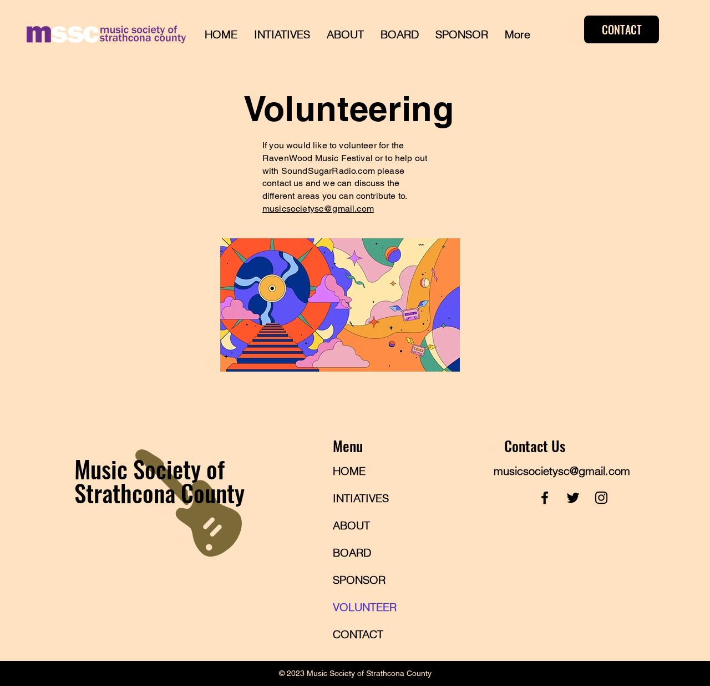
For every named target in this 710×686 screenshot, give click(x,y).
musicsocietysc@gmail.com (318, 208)
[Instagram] (601, 497)
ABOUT (351, 525)
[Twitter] (573, 497)
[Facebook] (544, 497)
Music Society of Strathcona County (159, 480)
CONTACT (358, 634)
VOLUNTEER (365, 607)
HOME (349, 471)
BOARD (352, 552)
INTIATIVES (361, 498)
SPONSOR (359, 580)
